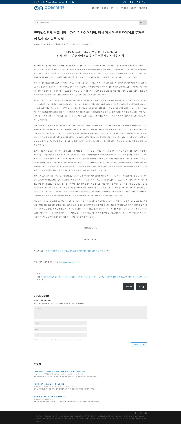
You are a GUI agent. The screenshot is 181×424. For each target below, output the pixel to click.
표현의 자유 (95, 8)
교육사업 (56, 386)
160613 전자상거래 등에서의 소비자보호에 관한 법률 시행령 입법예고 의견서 (74, 251)
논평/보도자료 (58, 44)
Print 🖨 (129, 286)
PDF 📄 (141, 286)
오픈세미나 (72, 374)
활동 (131, 2)
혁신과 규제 (143, 8)
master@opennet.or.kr (70, 262)
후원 (138, 2)
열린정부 (134, 8)
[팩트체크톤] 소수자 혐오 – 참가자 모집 (49, 384)
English (144, 2)
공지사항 (50, 374)
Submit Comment (139, 344)
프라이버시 (114, 8)
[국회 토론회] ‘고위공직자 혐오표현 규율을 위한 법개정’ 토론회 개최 (59, 371)
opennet (39, 44)
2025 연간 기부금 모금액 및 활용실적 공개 (50, 397)
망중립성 (105, 8)
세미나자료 (65, 374)
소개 (124, 2)
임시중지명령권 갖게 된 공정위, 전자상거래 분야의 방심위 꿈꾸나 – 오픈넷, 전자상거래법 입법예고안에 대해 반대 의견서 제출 (94, 277)
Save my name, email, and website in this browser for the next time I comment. (59, 340)
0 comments (86, 44)
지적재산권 (124, 8)
